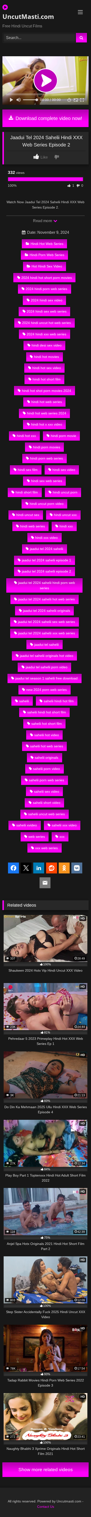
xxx (62, 837)
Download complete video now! (48, 118)
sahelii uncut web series (46, 814)
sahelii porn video (46, 769)
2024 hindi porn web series (46, 289)
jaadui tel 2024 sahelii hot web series (46, 599)
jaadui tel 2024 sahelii (46, 549)
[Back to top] (76, 1502)
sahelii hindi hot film (59, 701)
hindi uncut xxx (65, 515)
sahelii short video (46, 803)
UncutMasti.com (28, 16)
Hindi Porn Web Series (47, 255)
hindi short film (27, 492)
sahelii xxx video (64, 825)
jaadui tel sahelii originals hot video (46, 656)
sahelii (24, 701)
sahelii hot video (46, 735)
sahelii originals (46, 757)
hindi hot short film (47, 379)
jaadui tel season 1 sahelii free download (46, 678)
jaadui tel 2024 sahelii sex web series (46, 622)
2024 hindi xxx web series (46, 334)
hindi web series (32, 526)
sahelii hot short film (46, 724)
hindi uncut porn (65, 492)
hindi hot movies (46, 357)
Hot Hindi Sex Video (47, 266)
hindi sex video (63, 470)
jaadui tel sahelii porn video (46, 667)
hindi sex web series (46, 481)
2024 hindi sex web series (46, 311)
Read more (43, 221)
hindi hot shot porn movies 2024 (46, 391)
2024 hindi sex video (46, 300)
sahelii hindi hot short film (46, 712)
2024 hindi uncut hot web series (46, 323)
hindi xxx (66, 526)
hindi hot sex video (46, 368)
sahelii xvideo (26, 825)
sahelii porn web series (46, 780)
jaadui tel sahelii (46, 644)
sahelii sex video (46, 791)
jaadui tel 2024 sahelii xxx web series (46, 633)
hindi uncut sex (27, 515)
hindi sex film (28, 470)
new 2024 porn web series (46, 690)
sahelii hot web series (46, 746)
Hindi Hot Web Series (47, 244)
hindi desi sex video (47, 345)
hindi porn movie (63, 436)
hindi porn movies (46, 447)
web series (36, 837)
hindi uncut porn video (47, 504)
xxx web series (46, 848)
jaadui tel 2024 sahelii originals (46, 611)
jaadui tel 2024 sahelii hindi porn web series (46, 585)
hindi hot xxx (26, 436)
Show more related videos (45, 1469)
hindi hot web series (46, 402)
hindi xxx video (46, 538)
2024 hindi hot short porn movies (46, 278)
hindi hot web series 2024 (46, 413)
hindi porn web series (46, 458)
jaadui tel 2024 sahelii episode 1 (46, 560)
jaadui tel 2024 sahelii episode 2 (46, 571)
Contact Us (45, 1507)
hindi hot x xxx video (46, 424)
